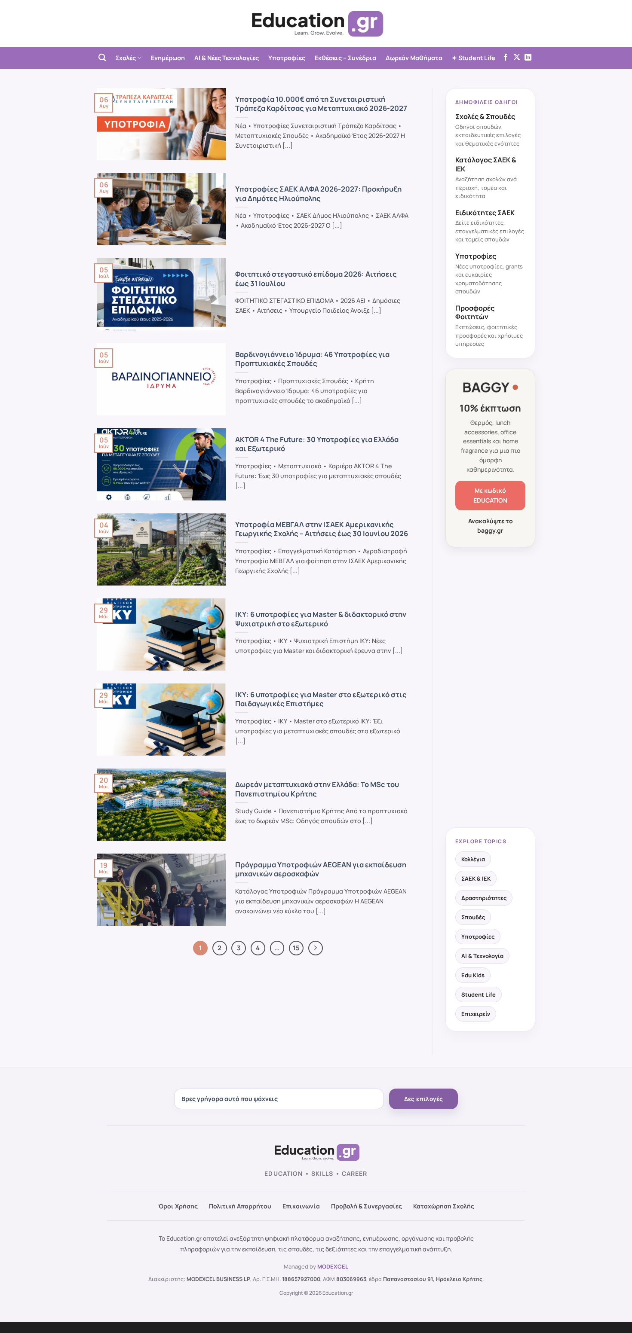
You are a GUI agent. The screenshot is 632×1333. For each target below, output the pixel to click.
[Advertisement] (490, 688)
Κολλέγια (473, 859)
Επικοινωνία (301, 1206)
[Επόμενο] (315, 948)
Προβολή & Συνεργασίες (366, 1206)
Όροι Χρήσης (178, 1206)
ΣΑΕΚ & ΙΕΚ (476, 878)
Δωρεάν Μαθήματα (414, 58)
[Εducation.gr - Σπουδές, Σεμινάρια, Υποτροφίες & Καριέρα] (316, 24)
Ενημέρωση (168, 58)
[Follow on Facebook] (505, 57)
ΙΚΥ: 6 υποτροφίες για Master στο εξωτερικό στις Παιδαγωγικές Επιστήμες (321, 699)
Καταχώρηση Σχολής (443, 1206)
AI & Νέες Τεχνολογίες (226, 58)
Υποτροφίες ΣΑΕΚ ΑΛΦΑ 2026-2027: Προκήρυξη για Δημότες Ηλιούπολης (318, 193)
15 (296, 947)
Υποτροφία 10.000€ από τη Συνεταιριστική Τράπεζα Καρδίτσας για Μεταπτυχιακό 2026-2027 (321, 104)
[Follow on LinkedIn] (528, 57)
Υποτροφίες (286, 58)
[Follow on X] (516, 57)
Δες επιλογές (423, 1099)
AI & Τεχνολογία (482, 956)
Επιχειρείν (475, 1014)
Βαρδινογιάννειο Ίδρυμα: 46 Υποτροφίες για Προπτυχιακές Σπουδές (312, 359)
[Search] (102, 58)
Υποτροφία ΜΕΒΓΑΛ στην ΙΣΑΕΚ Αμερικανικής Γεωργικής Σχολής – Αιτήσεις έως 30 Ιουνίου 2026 (321, 529)
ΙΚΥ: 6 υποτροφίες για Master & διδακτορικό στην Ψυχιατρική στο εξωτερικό (320, 619)
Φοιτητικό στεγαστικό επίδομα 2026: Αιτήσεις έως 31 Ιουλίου (316, 278)
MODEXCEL (332, 1266)
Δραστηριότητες (483, 898)
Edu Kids (473, 975)
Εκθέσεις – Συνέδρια (345, 58)
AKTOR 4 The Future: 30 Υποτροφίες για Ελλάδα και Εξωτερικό (317, 444)
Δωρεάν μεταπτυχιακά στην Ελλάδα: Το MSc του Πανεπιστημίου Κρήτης (317, 789)
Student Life (478, 994)
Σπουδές (473, 917)
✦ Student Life (473, 58)
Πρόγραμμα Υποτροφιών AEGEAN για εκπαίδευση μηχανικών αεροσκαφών (320, 869)
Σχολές (125, 58)
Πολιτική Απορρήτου (240, 1206)
